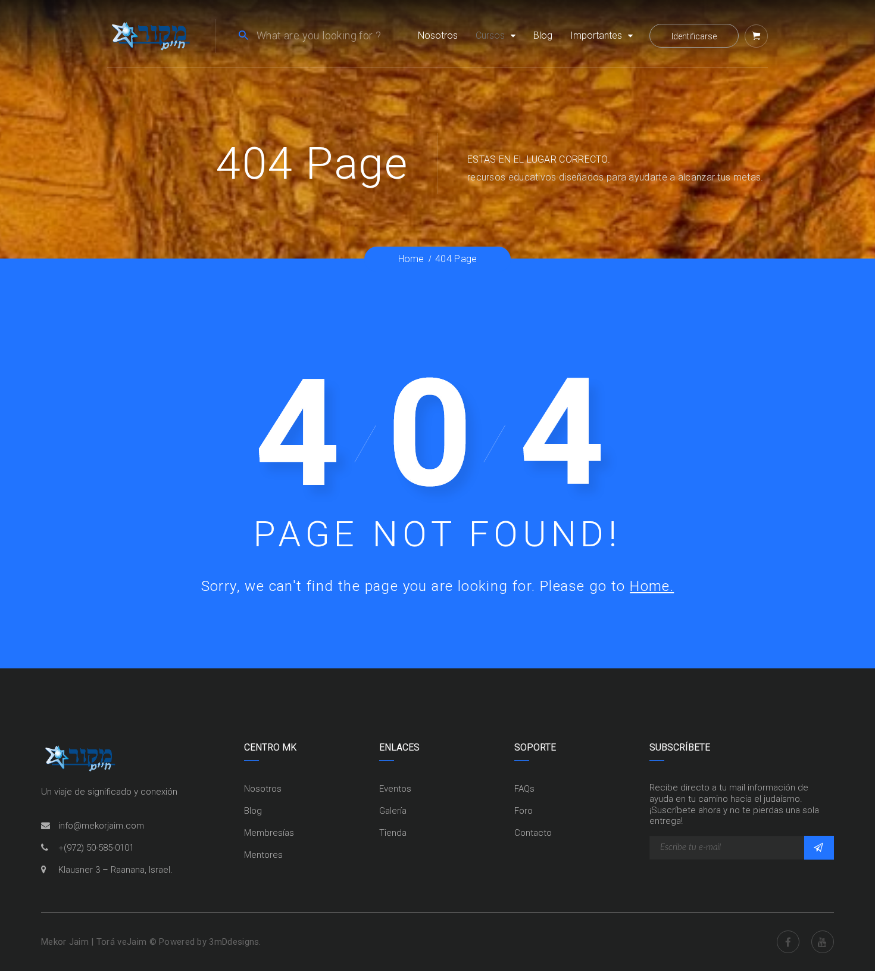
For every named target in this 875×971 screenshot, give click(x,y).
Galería (393, 810)
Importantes (596, 35)
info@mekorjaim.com (101, 825)
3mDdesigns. (235, 941)
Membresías (269, 832)
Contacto (533, 832)
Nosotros (438, 35)
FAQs (524, 788)
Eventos (395, 788)
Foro (523, 810)
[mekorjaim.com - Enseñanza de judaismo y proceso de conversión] (150, 35)
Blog (542, 35)
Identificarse (694, 36)
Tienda (393, 832)
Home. (652, 586)
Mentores (263, 854)
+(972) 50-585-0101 (96, 847)
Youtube (822, 941)
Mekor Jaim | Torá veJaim (95, 941)
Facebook (788, 941)
